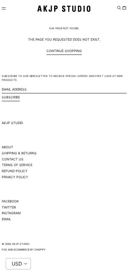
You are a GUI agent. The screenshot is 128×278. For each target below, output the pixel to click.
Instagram (11, 213)
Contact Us (12, 159)
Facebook (10, 201)
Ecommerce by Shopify (30, 249)
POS (4, 249)
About (7, 147)
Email (6, 219)
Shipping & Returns (19, 153)
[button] (119, 7)
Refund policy (14, 171)
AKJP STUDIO (12, 123)
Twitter (9, 207)
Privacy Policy (15, 177)
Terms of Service (17, 165)
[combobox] (18, 263)
